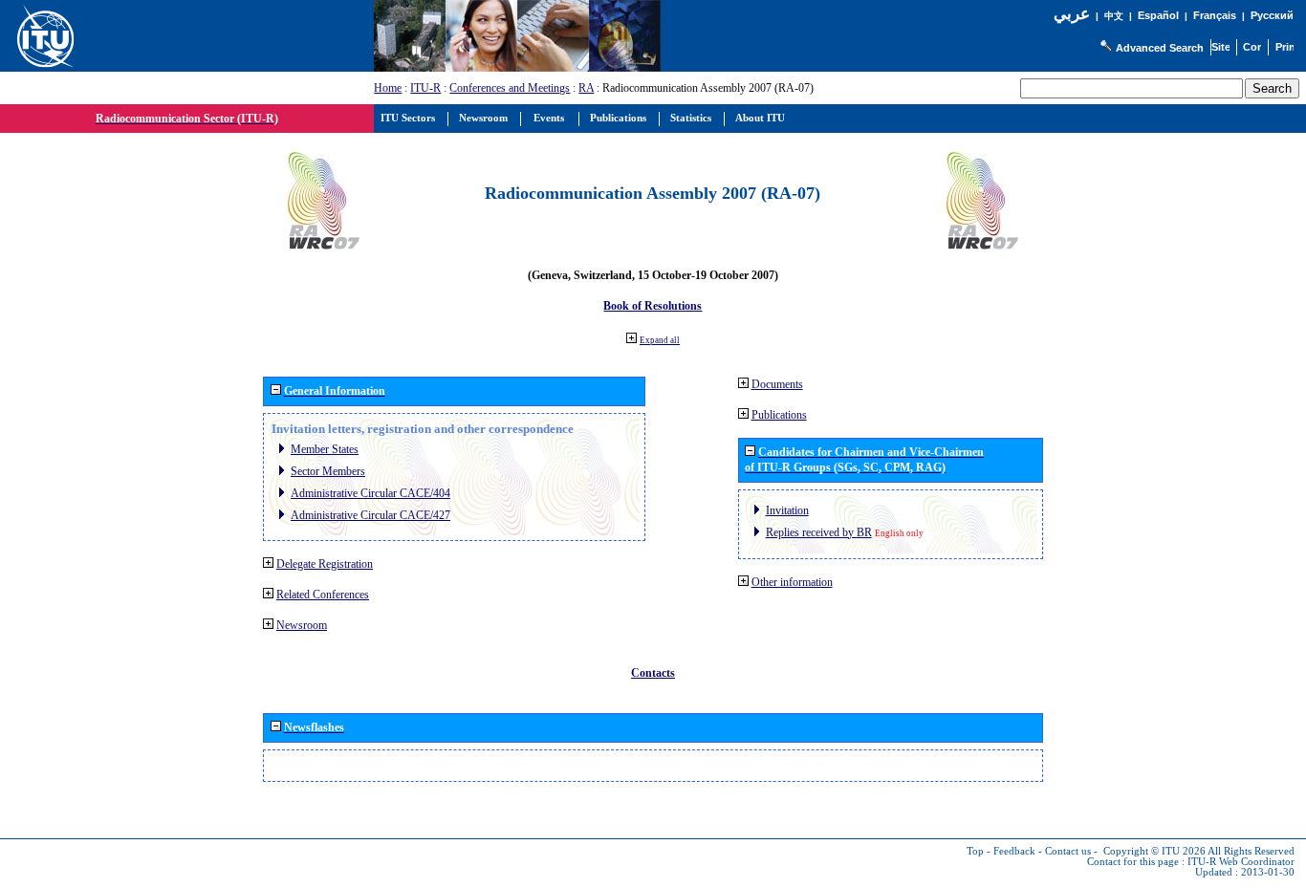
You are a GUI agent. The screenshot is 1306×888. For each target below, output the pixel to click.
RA (586, 88)
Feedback (1014, 851)
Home (388, 88)
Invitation (787, 510)
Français (1214, 15)
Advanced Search (1160, 48)
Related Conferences (322, 594)
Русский (1272, 15)
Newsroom (301, 625)
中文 (1113, 16)
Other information (792, 582)
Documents (777, 384)
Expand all (660, 340)
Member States (325, 449)
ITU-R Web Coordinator (1241, 861)
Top (975, 851)
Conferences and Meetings (509, 88)
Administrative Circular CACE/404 (370, 493)
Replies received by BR (819, 532)
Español (1158, 15)
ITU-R (425, 88)
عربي (1072, 14)
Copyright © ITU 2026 (1154, 851)
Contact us (1068, 851)
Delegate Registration (324, 564)
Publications (779, 415)
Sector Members (328, 471)
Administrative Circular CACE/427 (370, 515)
